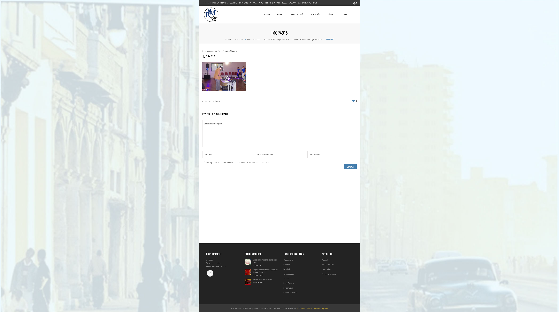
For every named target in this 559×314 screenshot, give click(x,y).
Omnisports (222, 3)
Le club (279, 14)
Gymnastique (256, 3)
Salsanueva (294, 3)
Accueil (267, 14)
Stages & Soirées (298, 14)
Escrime (233, 3)
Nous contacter (328, 264)
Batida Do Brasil (309, 3)
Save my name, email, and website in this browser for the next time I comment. (237, 162)
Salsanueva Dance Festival (262, 279)
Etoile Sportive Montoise (228, 51)
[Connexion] (355, 4)
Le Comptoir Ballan (304, 308)
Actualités (315, 14)
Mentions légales (329, 274)
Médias (330, 14)
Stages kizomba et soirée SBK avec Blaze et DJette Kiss (265, 270)
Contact (345, 14)
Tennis (268, 3)
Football (243, 3)
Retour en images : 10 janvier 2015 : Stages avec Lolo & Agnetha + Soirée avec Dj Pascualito (284, 39)
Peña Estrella (280, 3)
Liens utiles (326, 269)
